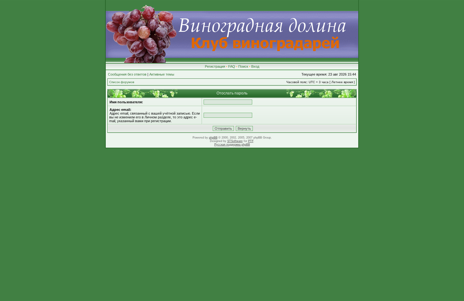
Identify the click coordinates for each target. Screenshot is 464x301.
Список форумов (121, 82)
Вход (255, 66)
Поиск (243, 66)
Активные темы (161, 74)
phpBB (213, 137)
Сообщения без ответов (127, 74)
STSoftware (235, 141)
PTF (250, 141)
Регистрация (215, 66)
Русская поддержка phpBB (232, 144)
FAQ (231, 66)
